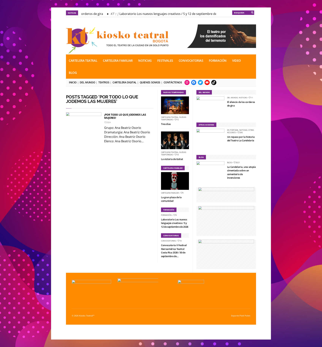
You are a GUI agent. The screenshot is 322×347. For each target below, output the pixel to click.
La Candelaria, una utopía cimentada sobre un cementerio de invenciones (241, 172)
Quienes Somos (150, 82)
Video (236, 61)
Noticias (145, 61)
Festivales (165, 61)
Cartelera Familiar (118, 61)
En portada (232, 130)
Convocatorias (191, 61)
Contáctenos (173, 82)
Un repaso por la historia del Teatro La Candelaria (241, 138)
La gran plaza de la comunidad (171, 199)
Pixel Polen (244, 315)
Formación (218, 61)
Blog (73, 73)
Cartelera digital (124, 82)
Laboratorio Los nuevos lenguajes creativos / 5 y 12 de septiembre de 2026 (168, 14)
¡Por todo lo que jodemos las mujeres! (125, 116)
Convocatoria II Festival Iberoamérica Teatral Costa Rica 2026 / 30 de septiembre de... (174, 251)
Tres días (166, 124)
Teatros (103, 82)
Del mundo (87, 82)
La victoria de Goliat (172, 159)
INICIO (73, 82)
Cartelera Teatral (83, 61)
